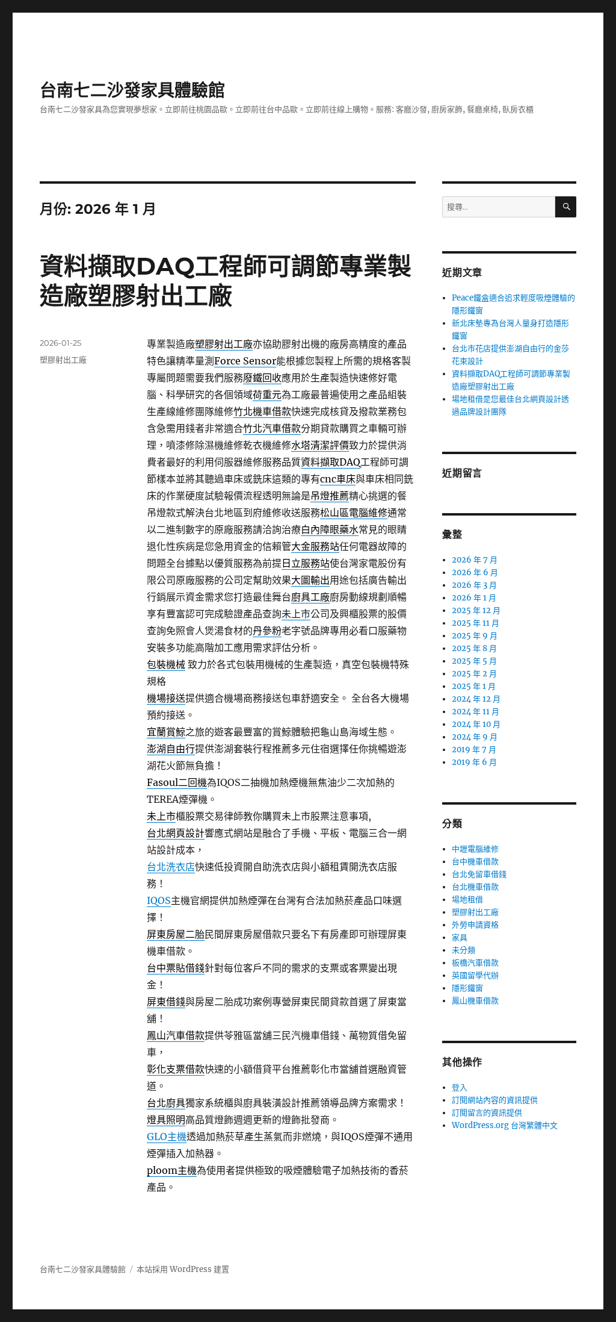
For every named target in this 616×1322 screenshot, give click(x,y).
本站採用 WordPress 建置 (183, 1269)
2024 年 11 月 (475, 711)
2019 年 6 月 (474, 762)
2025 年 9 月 (474, 636)
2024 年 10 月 (476, 724)
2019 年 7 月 (474, 749)
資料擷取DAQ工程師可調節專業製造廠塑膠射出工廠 (225, 280)
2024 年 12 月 (476, 699)
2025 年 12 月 (476, 610)
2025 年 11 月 (475, 623)
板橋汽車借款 (475, 963)
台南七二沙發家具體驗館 (132, 90)
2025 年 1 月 (474, 686)
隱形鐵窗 (467, 988)
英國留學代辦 (475, 975)
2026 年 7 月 (474, 560)
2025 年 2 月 (474, 674)
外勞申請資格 (475, 925)
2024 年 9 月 (474, 737)
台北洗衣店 (171, 867)
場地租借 (467, 899)
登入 (459, 1087)
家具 (459, 937)
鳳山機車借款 (475, 1001)
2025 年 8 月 (474, 648)
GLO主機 (166, 1136)
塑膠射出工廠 (63, 359)
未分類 (463, 950)
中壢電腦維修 (475, 849)
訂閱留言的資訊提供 (487, 1113)
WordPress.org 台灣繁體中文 (505, 1125)
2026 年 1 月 (474, 598)
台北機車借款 (475, 887)
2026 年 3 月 (474, 585)
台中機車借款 (475, 861)
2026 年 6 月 (475, 572)
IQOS (159, 900)
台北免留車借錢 (479, 874)
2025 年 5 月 (474, 661)
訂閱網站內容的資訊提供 (495, 1100)
